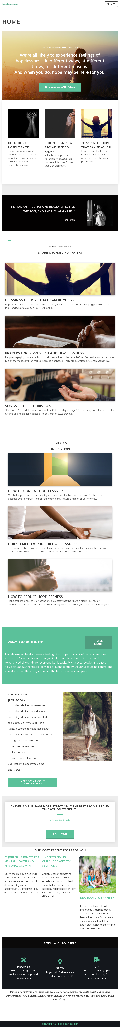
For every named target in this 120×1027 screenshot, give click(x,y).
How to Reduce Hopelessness (35, 596)
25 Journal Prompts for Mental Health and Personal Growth (21, 861)
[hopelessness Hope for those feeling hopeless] (11, 4)
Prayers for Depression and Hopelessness (44, 353)
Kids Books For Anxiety (97, 897)
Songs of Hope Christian (28, 405)
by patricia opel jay (18, 694)
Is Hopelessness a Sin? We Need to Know (58, 147)
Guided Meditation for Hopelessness (42, 543)
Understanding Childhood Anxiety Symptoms (56, 861)
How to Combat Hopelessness (36, 490)
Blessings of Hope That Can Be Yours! (40, 300)
